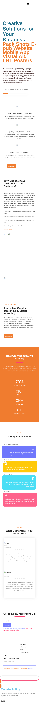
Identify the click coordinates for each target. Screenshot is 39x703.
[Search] (5, 93)
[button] (28, 4)
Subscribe (7, 625)
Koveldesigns (31, 668)
